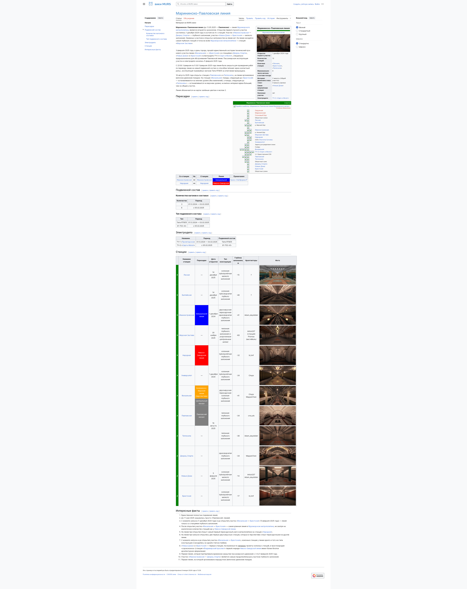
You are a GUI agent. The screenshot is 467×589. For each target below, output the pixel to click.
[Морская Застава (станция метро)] (248, 135)
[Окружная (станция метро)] (248, 110)
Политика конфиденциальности (154, 574)
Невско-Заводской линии (225, 529)
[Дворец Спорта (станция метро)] (248, 164)
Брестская (277, 66)
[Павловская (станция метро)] (246, 156)
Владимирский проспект (214, 548)
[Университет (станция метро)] (248, 142)
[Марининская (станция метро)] (248, 113)
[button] (144, 4)
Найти (229, 4)
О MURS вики (171, 574)
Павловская (259, 157)
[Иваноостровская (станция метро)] (248, 130)
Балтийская (259, 123)
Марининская (260, 113)
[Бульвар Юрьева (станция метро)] (248, 169)
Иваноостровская (241, 33)
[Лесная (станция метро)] (248, 120)
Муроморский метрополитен (273, 32)
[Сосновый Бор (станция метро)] (248, 115)
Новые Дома (278, 85)
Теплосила (277, 68)
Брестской (247, 78)
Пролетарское (188, 242)
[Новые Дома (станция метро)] (248, 166)
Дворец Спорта (182, 35)
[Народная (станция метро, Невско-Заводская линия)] (250, 137)
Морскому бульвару (266, 140)
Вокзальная (259, 149)
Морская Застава (184, 43)
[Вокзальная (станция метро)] (246, 149)
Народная (259, 137)
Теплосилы (181, 83)
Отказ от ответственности (187, 574)
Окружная (259, 110)
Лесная (276, 63)
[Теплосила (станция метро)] (246, 159)
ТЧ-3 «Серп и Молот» (280, 98)
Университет (260, 142)
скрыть (160, 18)
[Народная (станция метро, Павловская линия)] (248, 137)
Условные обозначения (283, 108)
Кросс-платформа (238, 180)
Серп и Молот (225, 56)
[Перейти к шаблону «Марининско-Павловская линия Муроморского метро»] (262, 106)
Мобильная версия (204, 574)
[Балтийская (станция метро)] (248, 122)
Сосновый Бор (261, 115)
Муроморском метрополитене (223, 41)
